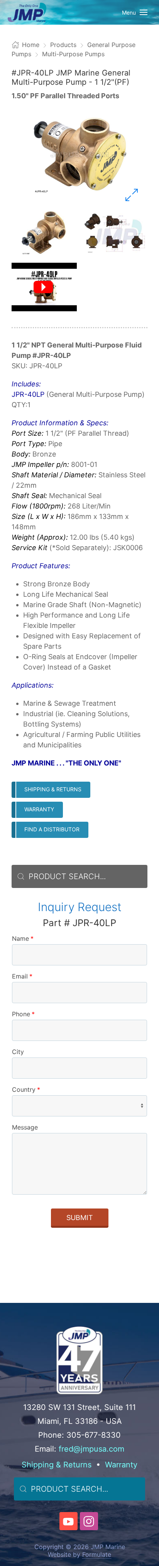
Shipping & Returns (52, 789)
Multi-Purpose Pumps (73, 54)
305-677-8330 (93, 1435)
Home (30, 45)
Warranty (39, 809)
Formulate (96, 1554)
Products (63, 45)
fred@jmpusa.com (91, 1449)
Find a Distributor (52, 829)
